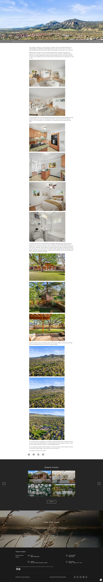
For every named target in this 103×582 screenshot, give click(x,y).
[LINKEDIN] (81, 577)
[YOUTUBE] (83, 577)
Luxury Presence (25, 577)
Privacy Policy (62, 577)
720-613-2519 (71, 556)
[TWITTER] (86, 577)
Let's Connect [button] (51, 535)
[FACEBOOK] (75, 577)
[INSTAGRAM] (78, 577)
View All (51, 501)
